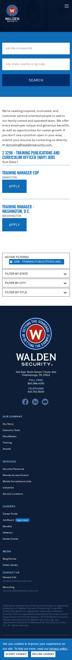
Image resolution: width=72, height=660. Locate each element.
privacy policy (58, 648)
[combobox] (36, 48)
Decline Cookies (43, 654)
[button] (66, 6)
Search (36, 80)
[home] (11, 6)
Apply (14, 186)
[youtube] (46, 403)
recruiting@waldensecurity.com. (29, 145)
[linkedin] (36, 403)
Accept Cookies (16, 654)
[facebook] (26, 403)
